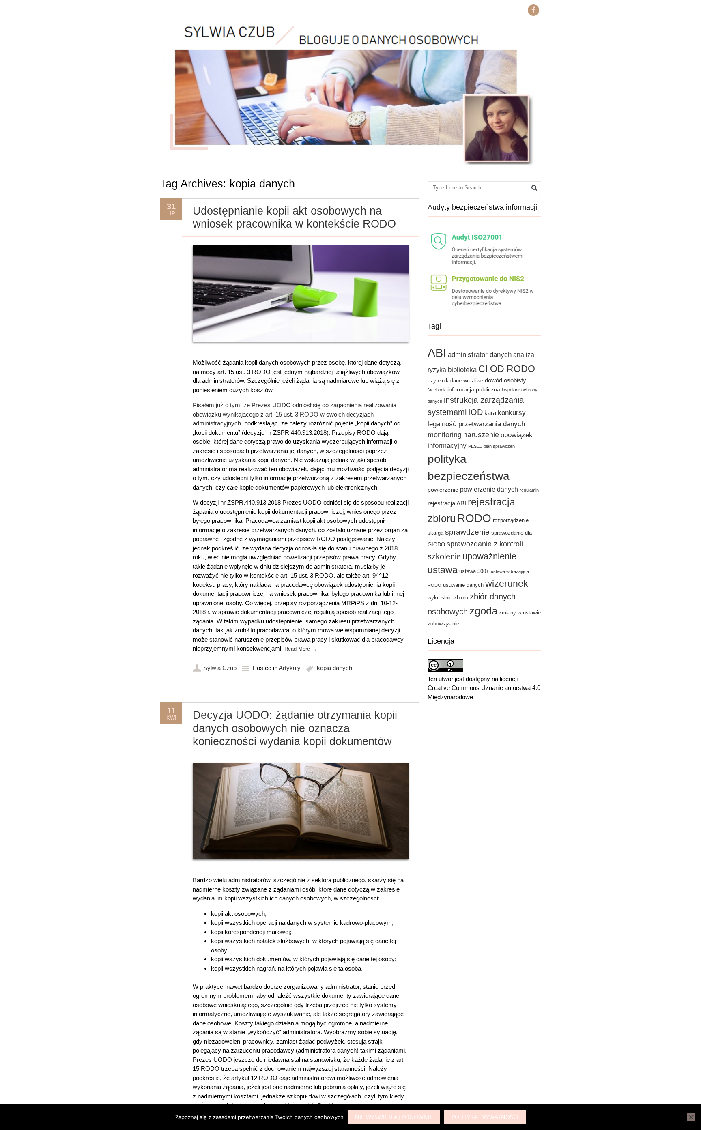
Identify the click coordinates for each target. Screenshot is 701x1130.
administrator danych (480, 354)
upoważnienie (489, 556)
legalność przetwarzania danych (476, 424)
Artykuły (290, 667)
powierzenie (443, 489)
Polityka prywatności (485, 1117)
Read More (300, 649)
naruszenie (481, 434)
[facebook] (533, 10)
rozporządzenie (511, 520)
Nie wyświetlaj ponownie (394, 1117)
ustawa (443, 570)
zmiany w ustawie (520, 613)
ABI (437, 352)
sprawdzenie (467, 532)
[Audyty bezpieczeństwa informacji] (484, 269)
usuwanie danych (463, 585)
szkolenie (444, 556)
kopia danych (334, 667)
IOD (475, 412)
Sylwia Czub (220, 667)
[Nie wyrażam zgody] (691, 1117)
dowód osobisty (505, 380)
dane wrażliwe (466, 381)
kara (490, 412)
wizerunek (506, 583)
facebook (437, 389)
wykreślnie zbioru (448, 598)
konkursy (512, 412)
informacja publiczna (473, 389)
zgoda (483, 611)
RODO (474, 517)
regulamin (529, 490)
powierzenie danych (489, 489)
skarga (435, 533)
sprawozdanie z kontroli (485, 543)
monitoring (445, 434)
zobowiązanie (443, 624)
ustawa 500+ (474, 571)
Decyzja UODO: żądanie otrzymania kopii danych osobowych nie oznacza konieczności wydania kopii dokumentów (295, 728)
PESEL (475, 446)
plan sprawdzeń (499, 446)
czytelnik (438, 381)
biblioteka (462, 369)
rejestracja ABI (447, 503)
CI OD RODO (506, 368)
